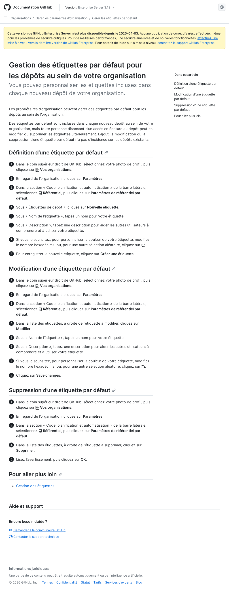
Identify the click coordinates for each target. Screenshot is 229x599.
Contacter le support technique (36, 536)
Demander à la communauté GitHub (39, 530)
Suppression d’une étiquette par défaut (59, 390)
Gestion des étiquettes (35, 486)
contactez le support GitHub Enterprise (185, 43)
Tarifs (97, 582)
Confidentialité (66, 582)
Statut (85, 582)
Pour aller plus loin (33, 474)
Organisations (21, 18)
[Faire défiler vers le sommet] (219, 589)
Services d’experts (118, 582)
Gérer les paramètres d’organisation (61, 18)
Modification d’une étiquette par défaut (59, 268)
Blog (139, 582)
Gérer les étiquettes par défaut (114, 18)
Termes (47, 582)
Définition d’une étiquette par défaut (56, 152)
